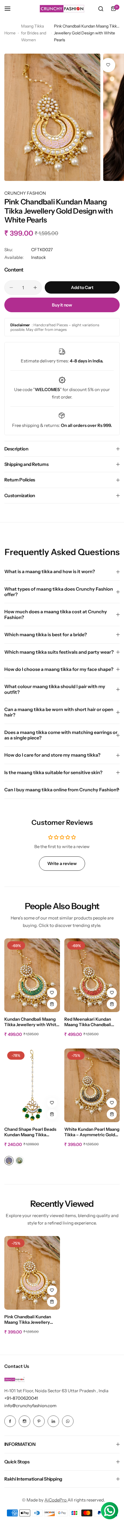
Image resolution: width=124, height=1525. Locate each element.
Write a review (62, 863)
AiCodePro (55, 1500)
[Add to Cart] (52, 1004)
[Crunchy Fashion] (62, 8)
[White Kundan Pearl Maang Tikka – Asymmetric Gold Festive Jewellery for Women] (92, 1085)
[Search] (100, 8)
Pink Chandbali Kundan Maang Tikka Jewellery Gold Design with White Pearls (28, 1319)
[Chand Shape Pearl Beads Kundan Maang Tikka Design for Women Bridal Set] (32, 1085)
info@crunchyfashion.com (30, 1405)
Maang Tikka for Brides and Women (33, 33)
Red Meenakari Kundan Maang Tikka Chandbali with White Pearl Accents (90, 1022)
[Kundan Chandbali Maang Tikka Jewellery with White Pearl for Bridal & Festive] (32, 975)
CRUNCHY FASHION (25, 193)
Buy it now (62, 305)
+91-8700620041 (21, 1398)
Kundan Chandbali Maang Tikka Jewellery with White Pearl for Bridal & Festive (31, 1022)
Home (10, 33)
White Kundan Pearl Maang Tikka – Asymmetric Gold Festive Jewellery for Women (91, 1132)
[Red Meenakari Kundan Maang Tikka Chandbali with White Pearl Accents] (92, 975)
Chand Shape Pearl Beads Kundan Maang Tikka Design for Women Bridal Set (30, 1132)
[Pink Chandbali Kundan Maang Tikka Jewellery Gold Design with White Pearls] (32, 1273)
